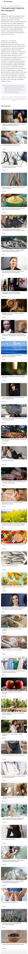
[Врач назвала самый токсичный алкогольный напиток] (14, 372)
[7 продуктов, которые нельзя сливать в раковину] (14, 624)
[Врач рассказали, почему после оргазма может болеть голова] (14, 498)
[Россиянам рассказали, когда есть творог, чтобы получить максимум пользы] (14, 877)
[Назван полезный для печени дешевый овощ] (14, 540)
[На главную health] (8, 1)
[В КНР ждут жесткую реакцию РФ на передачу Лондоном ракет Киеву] (14, 414)
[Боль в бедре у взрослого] (14, 835)
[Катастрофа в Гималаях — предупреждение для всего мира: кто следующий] (14, 246)
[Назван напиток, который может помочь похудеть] (14, 729)
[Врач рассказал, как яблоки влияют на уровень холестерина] (14, 435)
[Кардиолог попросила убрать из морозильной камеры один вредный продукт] (14, 119)
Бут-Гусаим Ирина (11, 40)
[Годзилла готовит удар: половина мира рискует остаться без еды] (14, 351)
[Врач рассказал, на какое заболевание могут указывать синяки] (14, 182)
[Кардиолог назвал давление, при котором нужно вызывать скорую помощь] (14, 856)
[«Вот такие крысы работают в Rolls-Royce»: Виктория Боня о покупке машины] (14, 267)
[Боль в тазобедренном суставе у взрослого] (14, 750)
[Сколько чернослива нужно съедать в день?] (14, 940)
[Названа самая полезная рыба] (14, 561)
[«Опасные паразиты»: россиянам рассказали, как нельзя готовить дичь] (14, 477)
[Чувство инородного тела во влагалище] (14, 645)
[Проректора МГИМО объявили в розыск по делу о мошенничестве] (14, 393)
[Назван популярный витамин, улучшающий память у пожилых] (14, 708)
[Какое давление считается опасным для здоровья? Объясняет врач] (14, 161)
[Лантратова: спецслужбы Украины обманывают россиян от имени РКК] (14, 288)
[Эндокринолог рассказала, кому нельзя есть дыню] (14, 582)
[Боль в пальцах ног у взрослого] (14, 898)
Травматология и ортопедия (14, 5)
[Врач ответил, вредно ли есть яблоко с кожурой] (14, 687)
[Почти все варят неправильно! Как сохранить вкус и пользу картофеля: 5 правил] (14, 204)
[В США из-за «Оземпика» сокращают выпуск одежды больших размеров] (14, 666)
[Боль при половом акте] (14, 456)
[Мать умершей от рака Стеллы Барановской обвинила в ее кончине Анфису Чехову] (14, 603)
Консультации (4, 5)
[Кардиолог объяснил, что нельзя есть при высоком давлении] (14, 309)
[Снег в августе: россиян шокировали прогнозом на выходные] (14, 919)
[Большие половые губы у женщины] (14, 140)
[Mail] (4, 1)
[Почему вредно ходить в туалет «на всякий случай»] (14, 792)
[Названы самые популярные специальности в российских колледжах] (14, 771)
